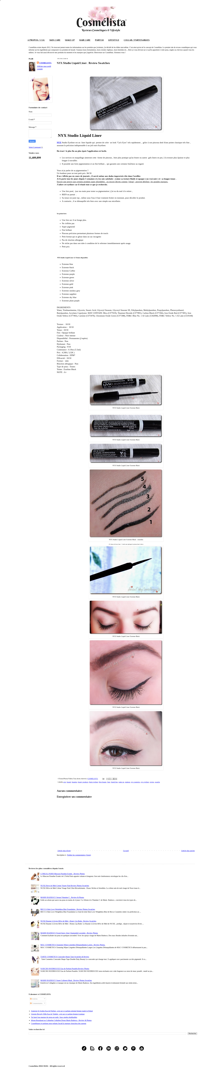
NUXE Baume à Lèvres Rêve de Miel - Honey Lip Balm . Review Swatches (68, 921)
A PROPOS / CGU (36, 40)
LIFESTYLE (113, 40)
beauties (74, 782)
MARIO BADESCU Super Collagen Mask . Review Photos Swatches (66, 980)
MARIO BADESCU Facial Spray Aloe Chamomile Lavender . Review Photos (69, 933)
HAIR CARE (84, 40)
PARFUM (99, 40)
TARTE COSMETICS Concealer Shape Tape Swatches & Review (64, 957)
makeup (127, 782)
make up (121, 782)
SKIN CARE (54, 40)
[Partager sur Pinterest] (116, 779)
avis (64, 782)
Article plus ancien (188, 851)
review (152, 782)
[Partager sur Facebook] (114, 779)
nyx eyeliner (145, 782)
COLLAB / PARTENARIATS (137, 40)
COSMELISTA (45, 63)
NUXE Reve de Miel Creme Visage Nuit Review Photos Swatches (64, 886)
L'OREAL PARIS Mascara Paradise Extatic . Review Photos (62, 874)
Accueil (126, 851)
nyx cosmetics (135, 782)
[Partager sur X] (112, 779)
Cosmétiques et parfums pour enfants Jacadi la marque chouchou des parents (58, 1023)
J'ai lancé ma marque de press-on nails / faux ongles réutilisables (54, 1017)
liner (108, 782)
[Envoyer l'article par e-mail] (103, 779)
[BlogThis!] (109, 779)
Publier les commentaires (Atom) (79, 855)
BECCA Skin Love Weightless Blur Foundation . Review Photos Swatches (67, 909)
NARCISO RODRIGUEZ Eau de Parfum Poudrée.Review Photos (64, 969)
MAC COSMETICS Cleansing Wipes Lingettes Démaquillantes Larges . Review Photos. (72, 945)
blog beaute (102, 782)
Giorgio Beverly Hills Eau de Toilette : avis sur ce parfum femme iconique (58, 1014)
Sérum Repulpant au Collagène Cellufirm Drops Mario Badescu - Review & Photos (61, 1020)
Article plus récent (64, 851)
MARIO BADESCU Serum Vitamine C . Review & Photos (62, 897)
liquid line (114, 782)
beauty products (83, 782)
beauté (69, 782)
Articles (34, 999)
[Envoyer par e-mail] (107, 779)
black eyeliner (93, 782)
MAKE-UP (70, 40)
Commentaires (37, 1003)
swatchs (157, 782)
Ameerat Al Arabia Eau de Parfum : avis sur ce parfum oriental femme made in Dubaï (62, 1011)
